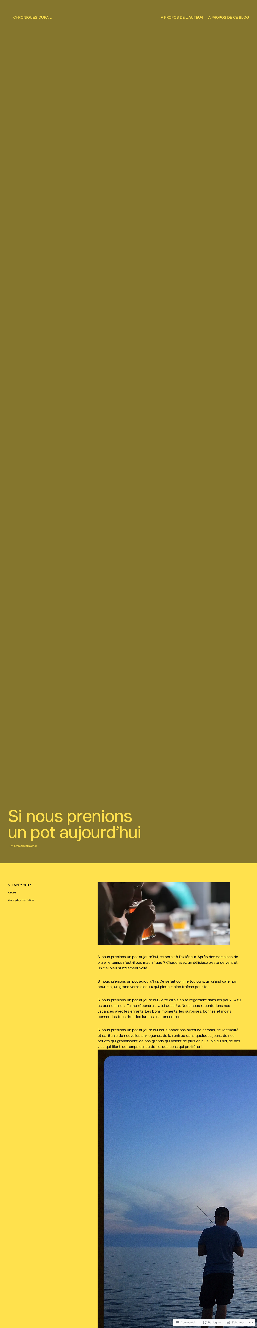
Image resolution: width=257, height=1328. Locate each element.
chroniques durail (32, 17)
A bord (12, 892)
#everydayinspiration (21, 900)
